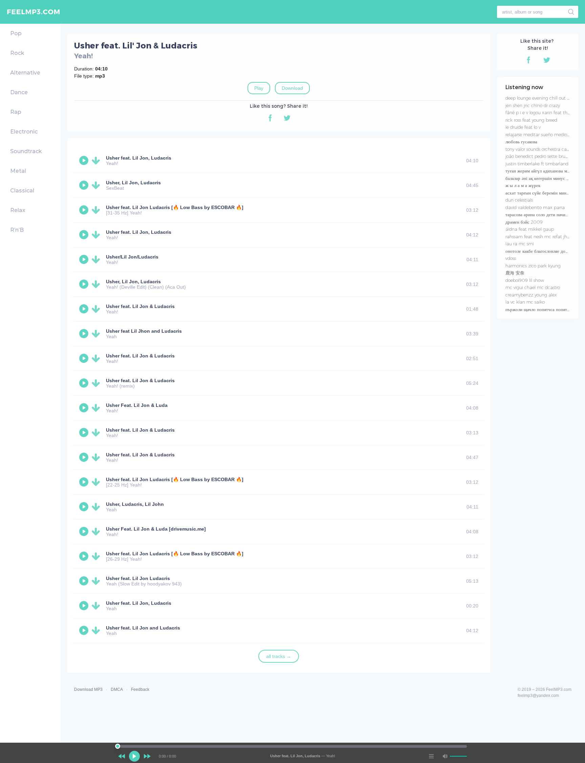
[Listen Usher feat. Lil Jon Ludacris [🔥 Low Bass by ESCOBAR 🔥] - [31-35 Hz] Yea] (84, 210)
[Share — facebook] (270, 118)
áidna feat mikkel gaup (529, 229)
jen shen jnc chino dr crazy (532, 105)
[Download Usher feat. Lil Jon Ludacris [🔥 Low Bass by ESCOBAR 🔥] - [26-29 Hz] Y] (97, 556)
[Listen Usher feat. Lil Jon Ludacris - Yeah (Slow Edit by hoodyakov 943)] (84, 581)
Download (292, 88)
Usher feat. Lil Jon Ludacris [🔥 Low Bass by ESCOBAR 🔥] (174, 207)
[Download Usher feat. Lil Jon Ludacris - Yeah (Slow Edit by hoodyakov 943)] (97, 581)
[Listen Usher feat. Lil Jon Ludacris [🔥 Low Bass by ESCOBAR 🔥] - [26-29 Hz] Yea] (84, 556)
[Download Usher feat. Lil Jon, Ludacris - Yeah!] (97, 160)
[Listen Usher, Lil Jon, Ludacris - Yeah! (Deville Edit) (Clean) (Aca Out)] (84, 284)
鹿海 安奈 (514, 272)
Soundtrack (26, 151)
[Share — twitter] (287, 118)
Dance (19, 92)
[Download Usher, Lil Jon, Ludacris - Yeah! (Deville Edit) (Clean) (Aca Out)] (97, 284)
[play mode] (431, 756)
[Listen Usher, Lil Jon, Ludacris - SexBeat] (84, 185)
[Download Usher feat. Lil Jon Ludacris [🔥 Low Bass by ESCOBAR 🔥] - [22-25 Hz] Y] (97, 482)
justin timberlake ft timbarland (536, 163)
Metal (18, 171)
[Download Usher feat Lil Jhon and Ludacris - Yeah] (97, 333)
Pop (16, 33)
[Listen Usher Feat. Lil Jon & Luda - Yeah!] (84, 408)
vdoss (510, 258)
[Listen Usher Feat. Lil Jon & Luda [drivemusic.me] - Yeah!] (84, 531)
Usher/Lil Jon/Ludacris (132, 257)
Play (258, 88)
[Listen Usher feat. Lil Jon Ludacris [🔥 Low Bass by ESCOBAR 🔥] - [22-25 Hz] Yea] (84, 482)
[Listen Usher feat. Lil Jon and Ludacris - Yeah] (84, 630)
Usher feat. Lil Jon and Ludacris (143, 628)
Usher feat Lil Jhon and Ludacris (144, 331)
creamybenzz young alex (531, 294)
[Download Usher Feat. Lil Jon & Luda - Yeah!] (97, 408)
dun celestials (519, 200)
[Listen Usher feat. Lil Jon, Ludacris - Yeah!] (84, 160)
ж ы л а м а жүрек (522, 185)
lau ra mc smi (519, 243)
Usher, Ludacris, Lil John (135, 504)
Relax (17, 210)
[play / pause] (134, 756)
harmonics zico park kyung (533, 265)
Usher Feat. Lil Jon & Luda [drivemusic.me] (156, 529)
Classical (22, 190)
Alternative (25, 72)
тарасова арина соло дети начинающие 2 (545, 214)
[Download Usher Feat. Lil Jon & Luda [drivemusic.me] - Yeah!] (97, 531)
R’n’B (17, 230)
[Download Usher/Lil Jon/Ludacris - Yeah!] (97, 259)
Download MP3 (88, 689)
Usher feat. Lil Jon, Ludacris (138, 158)
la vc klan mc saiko (525, 302)
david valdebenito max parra (535, 207)
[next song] (147, 756)
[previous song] (121, 756)
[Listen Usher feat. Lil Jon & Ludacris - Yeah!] (84, 309)
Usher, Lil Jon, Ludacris (133, 182)
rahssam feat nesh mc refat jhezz (539, 236)
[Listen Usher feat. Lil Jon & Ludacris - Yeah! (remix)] (84, 383)
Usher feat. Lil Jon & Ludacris (140, 306)
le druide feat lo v (523, 127)
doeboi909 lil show (524, 280)
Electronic (24, 131)
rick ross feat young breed (531, 120)
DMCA (117, 689)
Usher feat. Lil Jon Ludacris (138, 578)
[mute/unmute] (444, 756)
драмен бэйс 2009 (524, 222)
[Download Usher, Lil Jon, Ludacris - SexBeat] (97, 185)
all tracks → (278, 656)
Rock (17, 53)
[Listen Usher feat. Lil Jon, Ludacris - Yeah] (84, 605)
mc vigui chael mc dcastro (532, 287)
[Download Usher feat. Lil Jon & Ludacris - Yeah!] (97, 309)
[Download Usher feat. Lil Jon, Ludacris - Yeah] (97, 605)
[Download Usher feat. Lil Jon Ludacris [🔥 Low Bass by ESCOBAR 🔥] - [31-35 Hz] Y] (97, 210)
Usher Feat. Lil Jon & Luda (137, 405)
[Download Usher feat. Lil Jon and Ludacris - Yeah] (97, 630)
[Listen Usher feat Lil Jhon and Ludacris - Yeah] (84, 333)
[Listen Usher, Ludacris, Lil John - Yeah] (84, 506)
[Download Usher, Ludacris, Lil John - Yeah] (97, 506)
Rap (15, 112)
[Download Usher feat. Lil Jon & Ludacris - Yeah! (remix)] (97, 383)
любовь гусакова (521, 141)
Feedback (140, 689)
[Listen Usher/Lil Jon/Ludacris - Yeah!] (84, 259)
